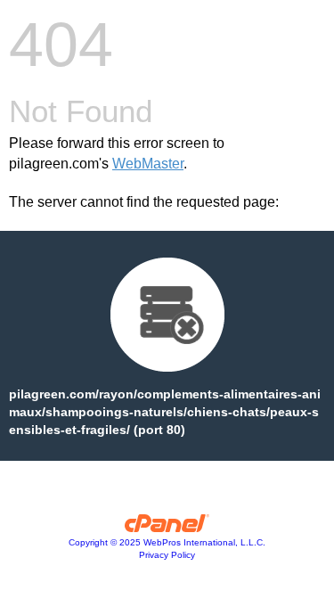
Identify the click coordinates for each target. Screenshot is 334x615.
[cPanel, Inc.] (167, 528)
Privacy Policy (167, 555)
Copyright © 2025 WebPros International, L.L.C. (167, 542)
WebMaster (147, 163)
